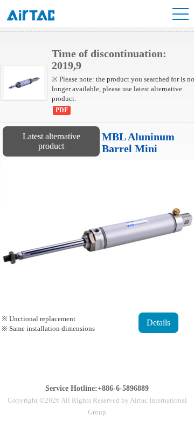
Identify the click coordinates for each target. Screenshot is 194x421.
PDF (62, 110)
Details (158, 322)
